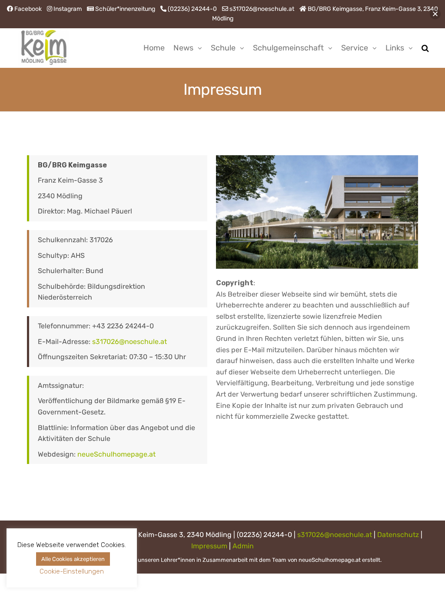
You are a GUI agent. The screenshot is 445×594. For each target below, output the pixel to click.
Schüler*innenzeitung (125, 9)
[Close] (435, 14)
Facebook (28, 9)
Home (154, 48)
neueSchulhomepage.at (116, 454)
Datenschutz (398, 535)
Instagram (67, 9)
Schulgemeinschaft (288, 48)
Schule (223, 48)
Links (394, 48)
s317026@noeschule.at (129, 341)
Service (354, 48)
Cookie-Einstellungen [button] (72, 571)
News (183, 48)
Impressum (209, 546)
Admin (243, 546)
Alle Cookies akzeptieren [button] (73, 559)
